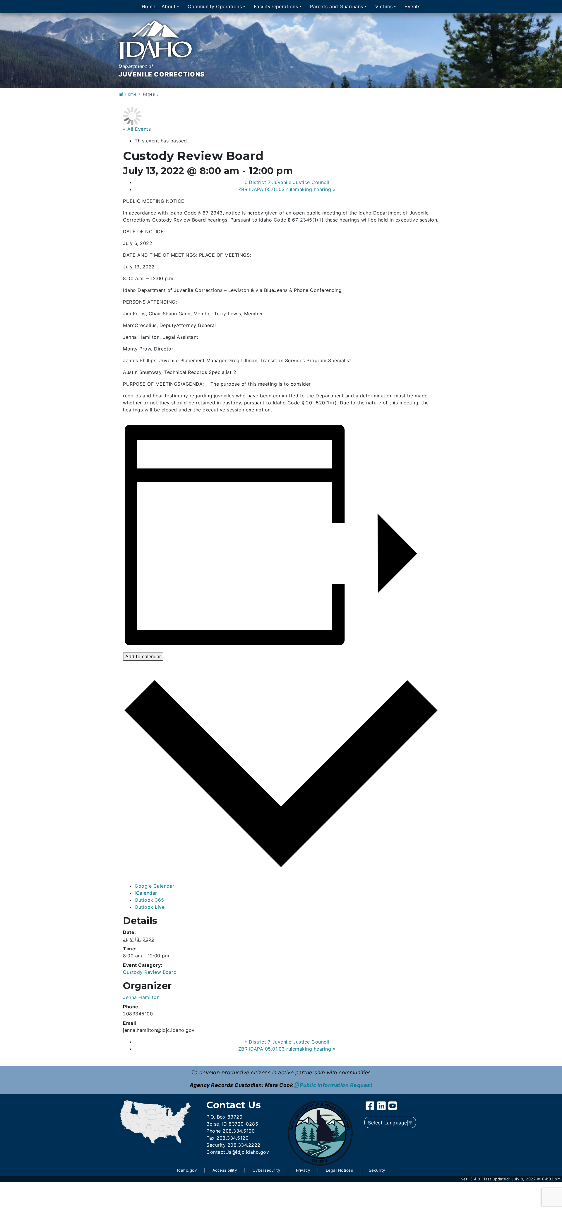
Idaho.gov (187, 1170)
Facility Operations (276, 7)
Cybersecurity (266, 1170)
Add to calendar (143, 656)
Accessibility (225, 1170)
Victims (384, 7)
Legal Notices (339, 1170)
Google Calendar (154, 886)
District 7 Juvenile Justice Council (286, 182)
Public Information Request (336, 1085)
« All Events (137, 129)
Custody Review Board (150, 972)
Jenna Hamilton (141, 997)
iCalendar (146, 893)
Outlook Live (150, 907)
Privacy (303, 1170)
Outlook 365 (149, 900)
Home (148, 7)
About (169, 7)
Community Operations (215, 7)
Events (412, 7)
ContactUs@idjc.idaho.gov (237, 1152)
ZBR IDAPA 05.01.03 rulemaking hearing (287, 189)
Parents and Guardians (336, 7)
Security (377, 1170)
